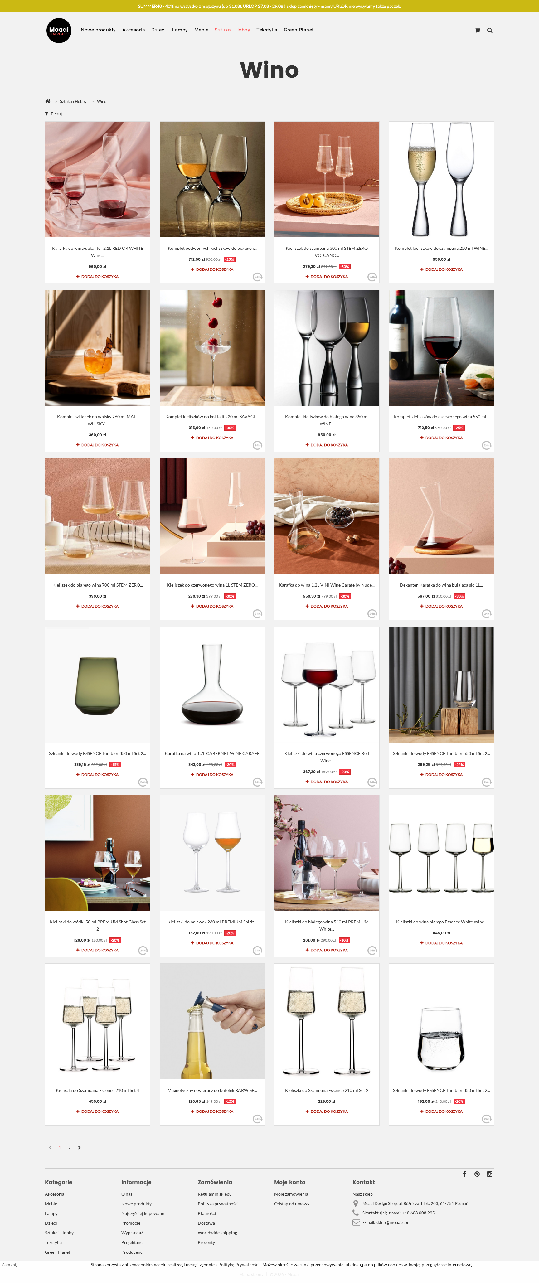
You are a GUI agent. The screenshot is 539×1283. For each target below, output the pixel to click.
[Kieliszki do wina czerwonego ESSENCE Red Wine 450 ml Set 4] (326, 685)
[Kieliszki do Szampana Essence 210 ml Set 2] (326, 1021)
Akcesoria (133, 30)
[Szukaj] (490, 30)
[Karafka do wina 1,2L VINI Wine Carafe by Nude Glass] (326, 516)
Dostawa (206, 1223)
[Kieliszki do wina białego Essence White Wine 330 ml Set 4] (441, 853)
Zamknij (9, 1264)
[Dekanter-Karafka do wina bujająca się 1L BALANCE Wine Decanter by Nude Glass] (441, 516)
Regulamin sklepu (215, 1194)
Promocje (130, 1223)
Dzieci (158, 30)
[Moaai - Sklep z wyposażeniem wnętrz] (58, 30)
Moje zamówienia (291, 1194)
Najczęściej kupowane (142, 1213)
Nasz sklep (362, 1194)
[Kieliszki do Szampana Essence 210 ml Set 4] (97, 1021)
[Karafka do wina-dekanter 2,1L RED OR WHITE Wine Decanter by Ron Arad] (97, 179)
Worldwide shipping (217, 1232)
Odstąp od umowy (291, 1203)
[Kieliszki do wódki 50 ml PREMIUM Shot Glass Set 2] (97, 853)
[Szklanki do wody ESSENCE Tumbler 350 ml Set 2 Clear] (441, 1021)
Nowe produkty (98, 30)
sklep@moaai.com (393, 1222)
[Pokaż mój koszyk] (477, 30)
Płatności (207, 1213)
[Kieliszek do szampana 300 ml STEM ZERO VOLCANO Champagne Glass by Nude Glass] (326, 179)
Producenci (132, 1252)
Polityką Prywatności (238, 1264)
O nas (126, 1194)
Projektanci (132, 1242)
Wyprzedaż (132, 1232)
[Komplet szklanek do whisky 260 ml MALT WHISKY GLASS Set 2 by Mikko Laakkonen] (97, 348)
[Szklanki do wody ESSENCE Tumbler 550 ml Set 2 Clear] (441, 685)
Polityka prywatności (218, 1203)
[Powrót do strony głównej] (48, 101)
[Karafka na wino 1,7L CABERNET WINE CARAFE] (212, 685)
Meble (201, 30)
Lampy (180, 30)
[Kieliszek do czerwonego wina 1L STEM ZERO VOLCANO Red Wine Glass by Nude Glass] (212, 516)
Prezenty (206, 1242)
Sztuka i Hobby (232, 30)
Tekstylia (267, 30)
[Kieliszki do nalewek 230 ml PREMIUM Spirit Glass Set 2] (212, 853)
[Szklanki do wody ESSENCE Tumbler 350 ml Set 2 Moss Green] (97, 685)
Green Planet (299, 30)
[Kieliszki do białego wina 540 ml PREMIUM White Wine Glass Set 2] (326, 853)
